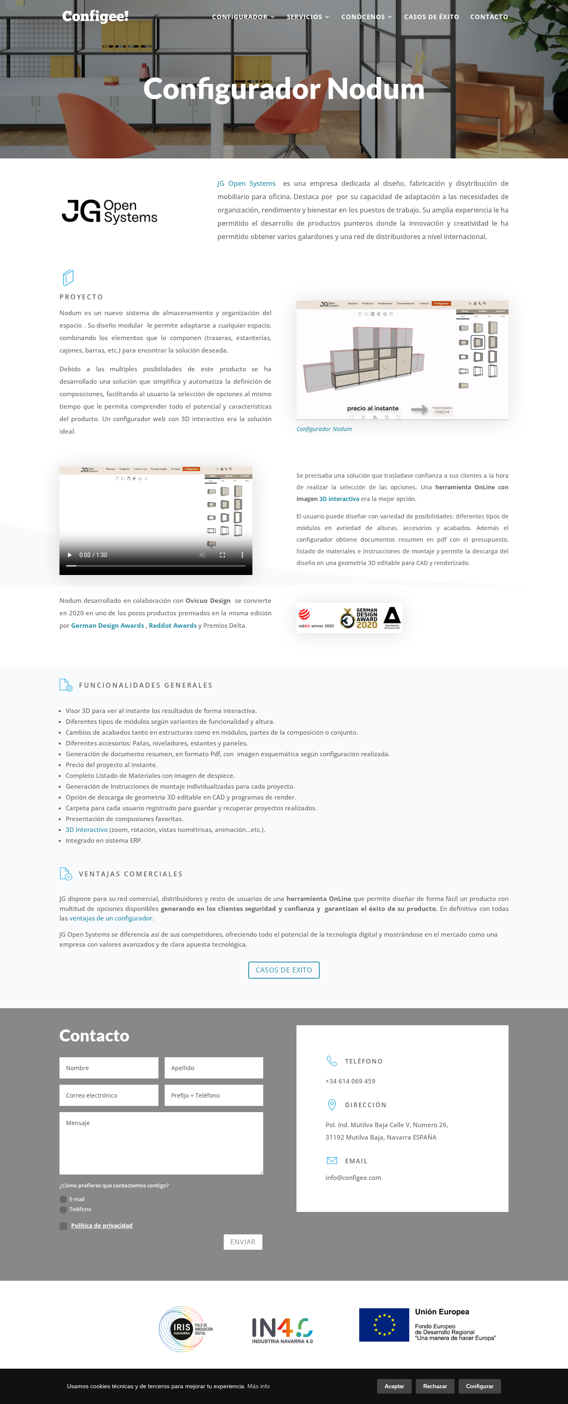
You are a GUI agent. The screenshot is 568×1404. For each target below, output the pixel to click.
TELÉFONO (364, 1061)
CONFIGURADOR (240, 17)
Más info (258, 1386)
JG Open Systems (246, 183)
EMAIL (356, 1161)
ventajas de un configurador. (111, 918)
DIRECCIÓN (366, 1104)
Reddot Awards (173, 625)
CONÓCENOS (363, 17)
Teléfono (80, 1209)
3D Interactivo (87, 829)
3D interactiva (339, 499)
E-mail (76, 1199)
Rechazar (435, 1386)
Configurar (480, 1386)
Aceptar (394, 1386)
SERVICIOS (304, 17)
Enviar (243, 1241)
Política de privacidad (102, 1225)
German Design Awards (107, 625)
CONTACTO (489, 17)
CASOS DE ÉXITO (431, 17)
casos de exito (284, 970)
